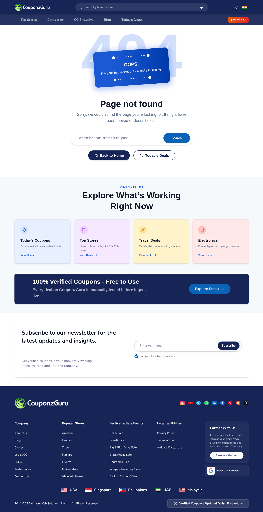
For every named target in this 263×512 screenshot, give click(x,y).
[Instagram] (182, 402)
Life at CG (20, 455)
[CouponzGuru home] (32, 7)
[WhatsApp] (206, 402)
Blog (17, 440)
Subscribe (229, 346)
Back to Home (112, 155)
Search (177, 138)
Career (18, 448)
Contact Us (21, 476)
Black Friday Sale (121, 455)
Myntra (66, 462)
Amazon (67, 433)
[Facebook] (222, 402)
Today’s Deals (157, 155)
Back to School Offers (124, 476)
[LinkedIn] (214, 402)
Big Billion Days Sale (123, 448)
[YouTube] (190, 402)
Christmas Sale (119, 462)
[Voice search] (202, 7)
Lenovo (67, 440)
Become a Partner (227, 455)
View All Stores (72, 476)
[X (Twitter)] (246, 402)
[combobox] (140, 7)
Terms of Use (166, 440)
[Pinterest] (230, 402)
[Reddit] (238, 402)
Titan (65, 448)
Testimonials (22, 469)
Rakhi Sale (239, 19)
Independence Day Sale (125, 469)
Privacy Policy (166, 433)
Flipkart (67, 455)
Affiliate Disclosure (169, 448)
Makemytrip (70, 469)
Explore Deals (207, 289)
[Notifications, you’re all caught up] (237, 7)
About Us (20, 433)
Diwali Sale (117, 440)
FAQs (18, 462)
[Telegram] (198, 402)
